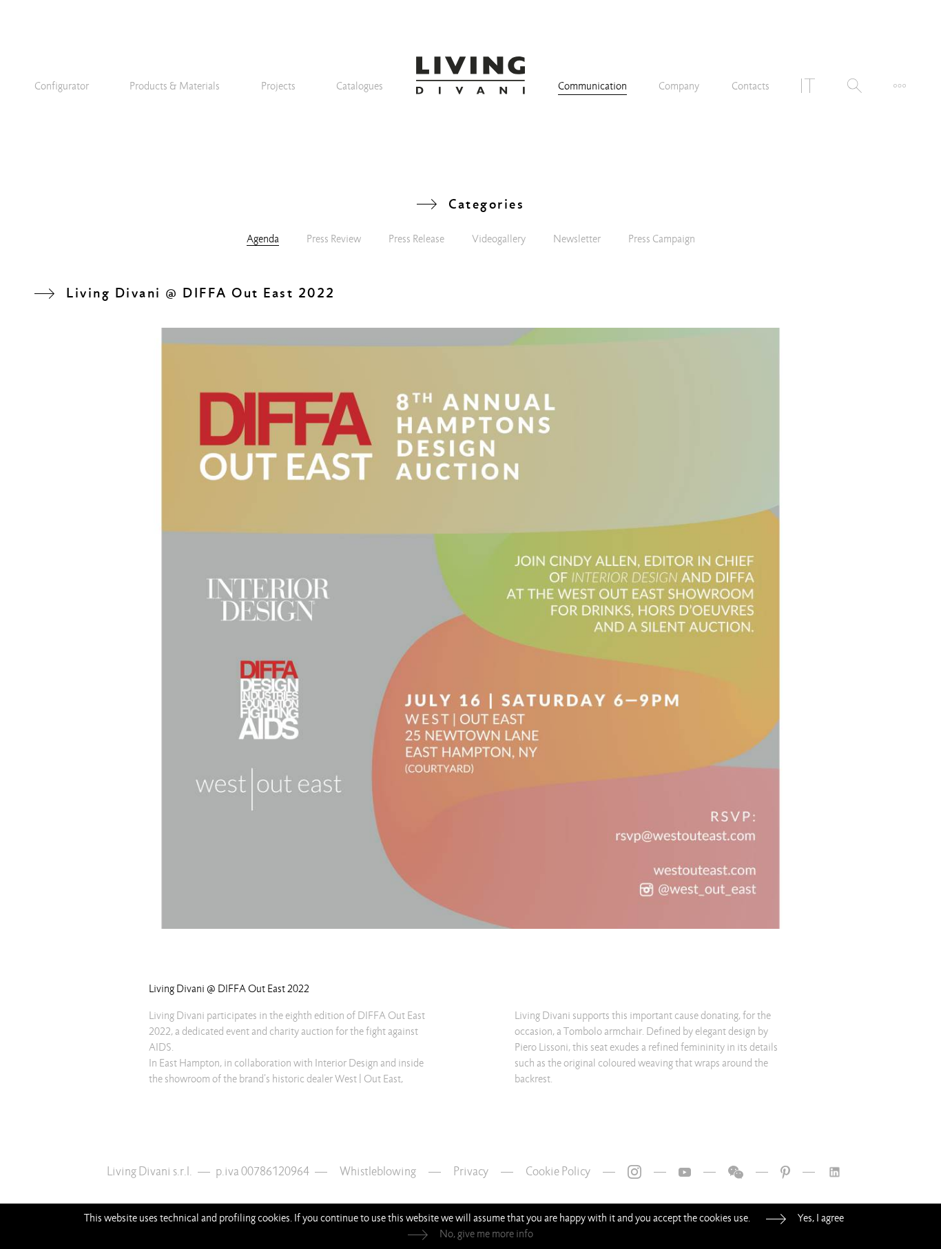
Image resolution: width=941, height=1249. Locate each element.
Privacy (470, 1171)
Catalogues (359, 86)
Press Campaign (661, 239)
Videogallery (499, 239)
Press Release (416, 239)
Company (679, 86)
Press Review (334, 239)
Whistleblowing (378, 1171)
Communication (592, 86)
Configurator (61, 86)
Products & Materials (175, 86)
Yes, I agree (821, 1218)
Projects (278, 86)
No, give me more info (486, 1234)
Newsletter (577, 239)
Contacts (750, 86)
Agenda (263, 239)
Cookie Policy (558, 1171)
